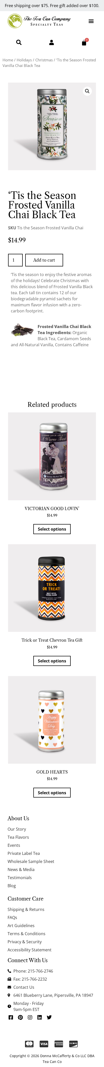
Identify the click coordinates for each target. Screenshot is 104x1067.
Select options (52, 529)
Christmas (44, 59)
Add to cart (44, 260)
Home (8, 59)
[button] (91, 21)
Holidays (24, 59)
